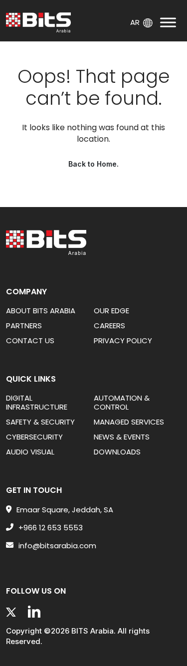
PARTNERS (24, 325)
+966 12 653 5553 (50, 527)
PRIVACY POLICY (123, 340)
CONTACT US (30, 340)
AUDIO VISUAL (30, 451)
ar (135, 22)
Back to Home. (93, 164)
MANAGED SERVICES (129, 422)
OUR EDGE (111, 310)
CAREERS (109, 325)
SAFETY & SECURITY (40, 422)
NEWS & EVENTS (122, 437)
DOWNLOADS (117, 451)
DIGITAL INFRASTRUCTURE (36, 402)
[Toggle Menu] (168, 22)
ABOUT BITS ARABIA (40, 310)
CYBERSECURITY (34, 437)
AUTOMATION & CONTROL (122, 402)
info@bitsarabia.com (57, 545)
